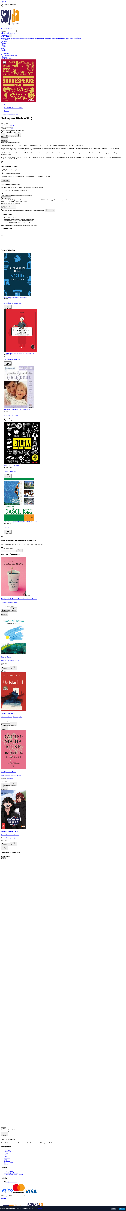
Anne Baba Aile (8, 415)
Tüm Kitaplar (44, 38)
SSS (5, 1154)
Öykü (3, 45)
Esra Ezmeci (4, 602)
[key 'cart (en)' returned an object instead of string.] (8, 36)
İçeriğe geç (4, 1)
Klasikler (4, 52)
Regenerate (6, 180)
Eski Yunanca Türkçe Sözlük (12, 297)
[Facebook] (1, 1199)
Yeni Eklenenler (10, 38)
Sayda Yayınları (37, 38)
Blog (49, 38)
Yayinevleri (7, 1161)
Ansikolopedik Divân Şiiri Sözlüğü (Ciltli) (15, 353)
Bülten (6, 1164)
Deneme (4, 57)
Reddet (113, 1208)
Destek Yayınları (12, 602)
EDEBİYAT (5, 40)
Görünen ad (4, 203)
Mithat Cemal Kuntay (6, 717)
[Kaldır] (2, 901)
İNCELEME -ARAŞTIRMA (10, 55)
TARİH (4, 43)
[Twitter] (4, 1199)
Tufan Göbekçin (10, 128)
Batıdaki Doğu (35, 1009)
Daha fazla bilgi (38, 1208)
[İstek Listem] (4, 36)
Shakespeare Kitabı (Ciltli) (11, 114)
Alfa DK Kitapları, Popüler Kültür (13, 108)
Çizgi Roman (5, 53)
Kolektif (27, 409)
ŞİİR (3, 48)
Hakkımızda (74, 38)
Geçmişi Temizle (5, 856)
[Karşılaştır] (6, 36)
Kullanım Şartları (8, 1162)
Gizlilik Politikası (8, 1171)
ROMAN (4, 41)
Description (4, 142)
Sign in (3, 190)
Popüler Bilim (8, 471)
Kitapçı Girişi (54, 38)
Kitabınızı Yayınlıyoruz (64, 38)
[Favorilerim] (2, 36)
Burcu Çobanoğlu (11, 837)
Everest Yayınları (15, 660)
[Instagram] (2, 1199)
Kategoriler (18, 38)
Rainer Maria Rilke (6, 775)
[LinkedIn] (5, 1199)
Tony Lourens (34, 521)
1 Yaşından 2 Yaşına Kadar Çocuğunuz (14, 409)
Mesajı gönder (51, 210)
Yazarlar (6, 1159)
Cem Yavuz (9, 778)
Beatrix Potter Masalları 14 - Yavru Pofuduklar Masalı (52, 955)
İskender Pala (30, 353)
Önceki (3, 858)
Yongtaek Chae (5, 835)
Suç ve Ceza (37, 1062)
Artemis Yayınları (14, 835)
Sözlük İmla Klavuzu (10, 303)
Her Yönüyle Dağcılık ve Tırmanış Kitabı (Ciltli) (17, 521)
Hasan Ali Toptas (5, 660)
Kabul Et (122, 1208)
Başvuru (6, 111)
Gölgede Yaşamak (39, 1116)
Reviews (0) (16, 142)
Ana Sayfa (3, 38)
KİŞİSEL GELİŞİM (7, 58)
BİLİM (4, 50)
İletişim (79, 38)
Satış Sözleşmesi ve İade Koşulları (13, 1174)
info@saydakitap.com (11, 1182)
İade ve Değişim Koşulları (11, 1173)
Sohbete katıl (6, 198)
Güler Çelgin (23, 297)
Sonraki (3, 1128)
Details (10, 142)
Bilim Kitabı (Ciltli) (9, 465)
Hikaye (4, 46)
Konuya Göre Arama (27, 38)
